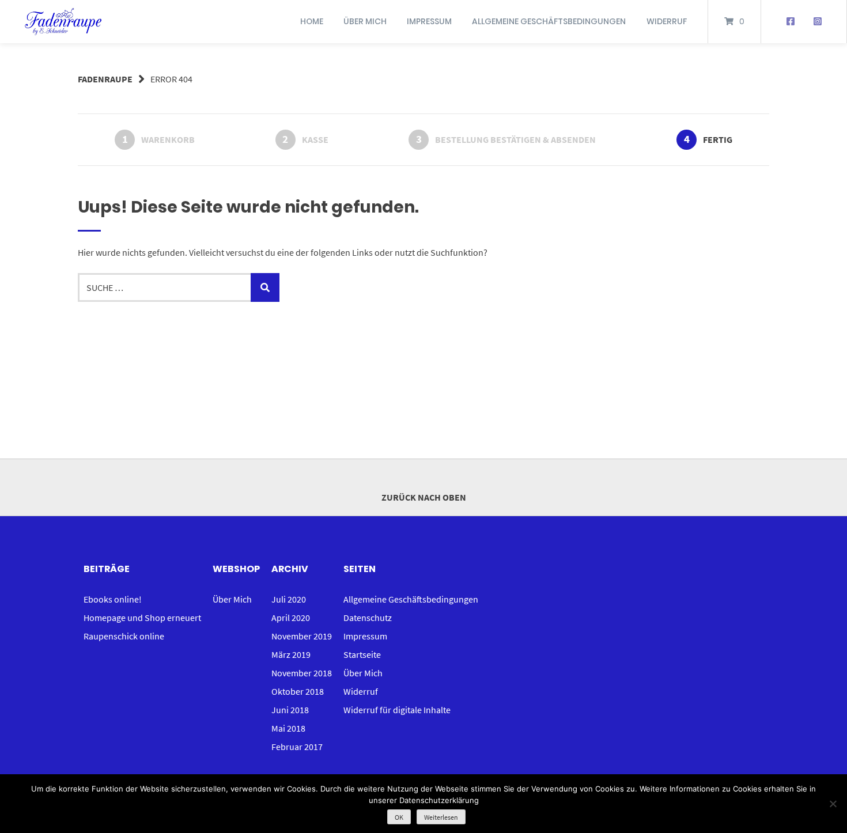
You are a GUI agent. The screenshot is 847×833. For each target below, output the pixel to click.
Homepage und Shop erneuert (142, 617)
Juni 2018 (290, 709)
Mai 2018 (288, 728)
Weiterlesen (441, 817)
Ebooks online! (113, 599)
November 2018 (301, 673)
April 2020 (290, 617)
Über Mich (365, 21)
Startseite (362, 654)
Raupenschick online (124, 636)
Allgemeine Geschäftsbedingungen (549, 21)
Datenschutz (367, 617)
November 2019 (301, 636)
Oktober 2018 (297, 691)
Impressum (429, 21)
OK (399, 817)
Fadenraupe (105, 79)
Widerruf (666, 21)
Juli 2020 (288, 599)
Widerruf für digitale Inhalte (397, 709)
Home (311, 21)
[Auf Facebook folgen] (790, 22)
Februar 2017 (297, 746)
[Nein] (832, 803)
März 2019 (291, 654)
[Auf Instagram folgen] (817, 22)
